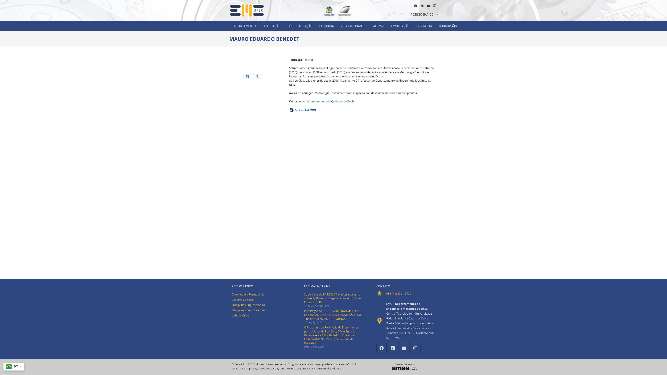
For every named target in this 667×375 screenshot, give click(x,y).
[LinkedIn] (422, 6)
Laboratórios (240, 315)
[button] (424, 14)
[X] (257, 76)
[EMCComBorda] (247, 10)
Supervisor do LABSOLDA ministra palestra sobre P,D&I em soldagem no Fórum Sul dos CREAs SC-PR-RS (332, 298)
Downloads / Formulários (248, 294)
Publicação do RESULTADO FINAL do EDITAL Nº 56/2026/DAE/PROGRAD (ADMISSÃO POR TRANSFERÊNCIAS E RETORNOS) (333, 315)
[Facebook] (416, 6)
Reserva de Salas (243, 300)
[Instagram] (434, 6)
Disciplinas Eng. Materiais (248, 310)
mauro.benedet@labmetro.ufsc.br (333, 101)
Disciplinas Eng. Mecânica (248, 305)
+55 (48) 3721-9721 (398, 293)
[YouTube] (428, 6)
